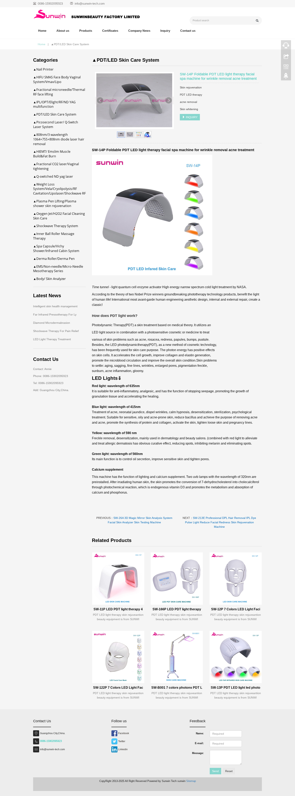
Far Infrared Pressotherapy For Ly (54, 314)
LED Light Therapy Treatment (52, 339)
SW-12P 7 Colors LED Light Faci (235, 609)
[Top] (286, 77)
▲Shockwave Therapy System (55, 226)
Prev (100, 100)
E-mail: (199, 743)
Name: (200, 733)
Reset (229, 771)
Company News (139, 30)
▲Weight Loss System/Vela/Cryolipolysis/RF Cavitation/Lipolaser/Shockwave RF (59, 189)
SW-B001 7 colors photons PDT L (176, 687)
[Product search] (257, 20)
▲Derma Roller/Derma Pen (54, 258)
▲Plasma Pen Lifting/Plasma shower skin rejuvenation (54, 203)
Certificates (110, 30)
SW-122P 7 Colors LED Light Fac (118, 687)
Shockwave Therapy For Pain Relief (56, 331)
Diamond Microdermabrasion (51, 322)
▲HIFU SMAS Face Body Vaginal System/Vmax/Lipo (57, 79)
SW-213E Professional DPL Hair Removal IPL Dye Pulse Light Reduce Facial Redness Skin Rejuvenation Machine (220, 522)
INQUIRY (191, 117)
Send (215, 771)
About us (62, 30)
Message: (198, 753)
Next (168, 100)
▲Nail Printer (43, 69)
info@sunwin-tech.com (90, 3)
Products (85, 30)
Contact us (187, 30)
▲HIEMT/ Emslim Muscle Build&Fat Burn (51, 153)
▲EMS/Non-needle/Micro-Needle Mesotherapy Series (58, 268)
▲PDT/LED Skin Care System (54, 114)
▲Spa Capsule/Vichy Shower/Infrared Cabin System (56, 248)
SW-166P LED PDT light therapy (177, 609)
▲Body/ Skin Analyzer (49, 279)
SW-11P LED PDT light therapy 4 (118, 609)
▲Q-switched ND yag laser (53, 176)
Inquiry (165, 30)
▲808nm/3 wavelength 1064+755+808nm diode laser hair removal (58, 139)
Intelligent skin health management (55, 306)
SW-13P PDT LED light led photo (235, 687)
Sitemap (191, 781)
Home (42, 30)
